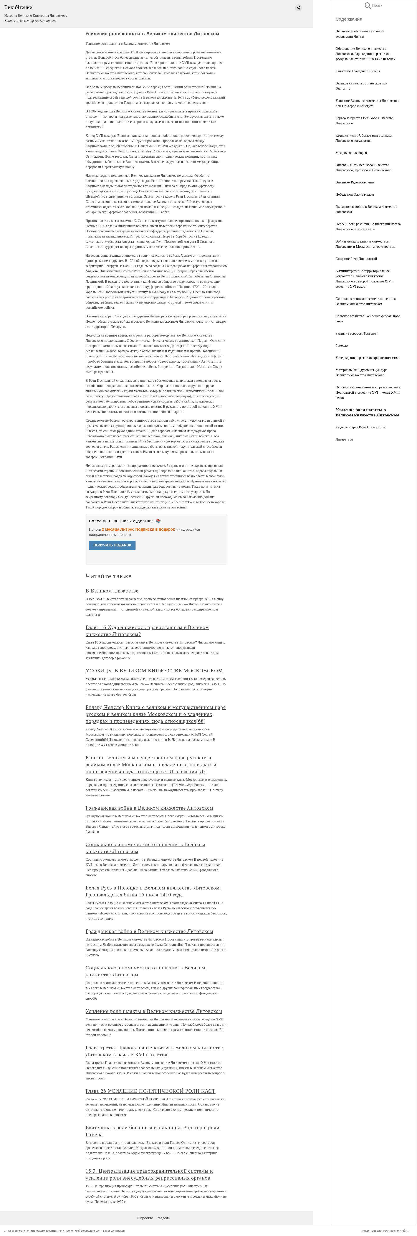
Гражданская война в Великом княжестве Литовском (149, 807)
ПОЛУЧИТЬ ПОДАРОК (112, 545)
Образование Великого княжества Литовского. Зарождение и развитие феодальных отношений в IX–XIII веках (365, 53)
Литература (344, 439)
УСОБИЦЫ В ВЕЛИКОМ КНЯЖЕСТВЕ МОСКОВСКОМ (154, 670)
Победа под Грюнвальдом (355, 194)
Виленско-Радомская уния (355, 182)
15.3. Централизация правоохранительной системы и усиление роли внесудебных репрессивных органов (149, 1174)
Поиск (373, 5)
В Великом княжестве (112, 590)
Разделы (163, 1218)
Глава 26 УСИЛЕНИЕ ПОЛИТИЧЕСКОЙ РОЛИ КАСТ (150, 1090)
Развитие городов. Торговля (356, 333)
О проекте (145, 1218)
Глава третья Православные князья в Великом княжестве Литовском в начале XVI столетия (154, 1051)
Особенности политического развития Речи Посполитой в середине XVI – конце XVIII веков (368, 392)
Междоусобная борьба (352, 152)
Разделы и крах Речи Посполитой (361, 427)
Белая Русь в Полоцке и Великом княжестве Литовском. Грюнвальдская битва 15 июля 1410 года (153, 891)
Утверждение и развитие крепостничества (367, 357)
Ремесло (342, 345)
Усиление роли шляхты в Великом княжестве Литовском (154, 1010)
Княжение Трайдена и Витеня (358, 71)
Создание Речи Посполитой (356, 258)
